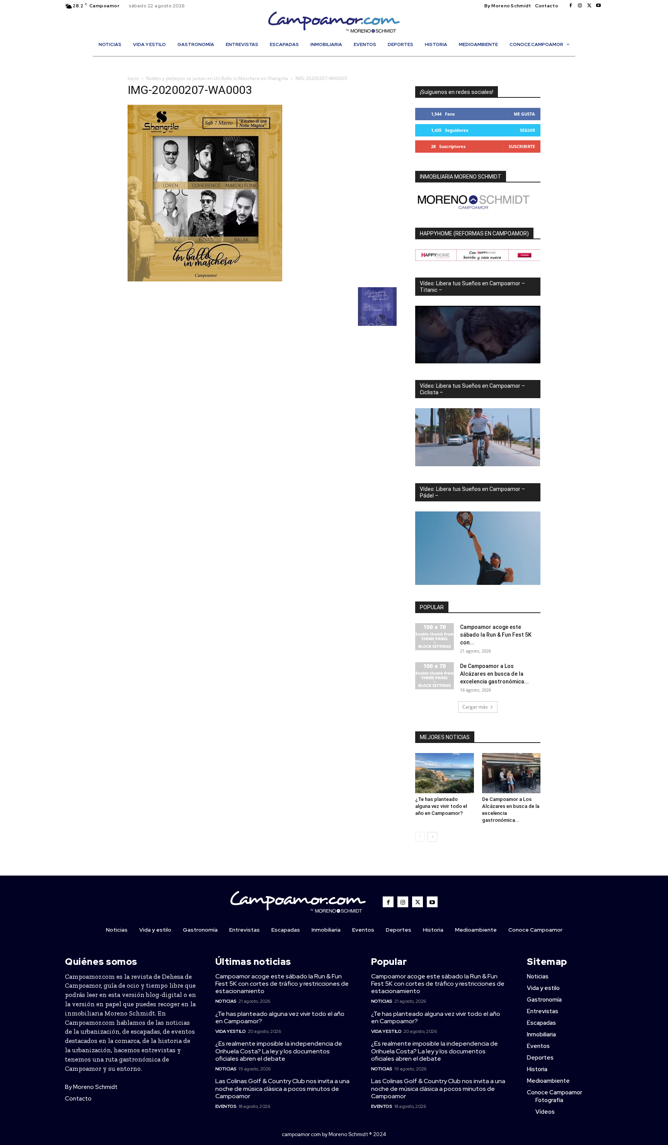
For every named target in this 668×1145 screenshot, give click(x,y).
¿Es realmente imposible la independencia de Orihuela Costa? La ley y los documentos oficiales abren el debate (278, 1050)
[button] (337, 61)
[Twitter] (589, 5)
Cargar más (475, 707)
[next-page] (432, 837)
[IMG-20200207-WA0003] (205, 279)
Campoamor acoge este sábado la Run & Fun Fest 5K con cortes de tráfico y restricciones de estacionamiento (282, 983)
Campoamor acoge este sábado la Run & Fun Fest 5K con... (496, 635)
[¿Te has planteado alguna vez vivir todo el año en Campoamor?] (444, 773)
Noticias (226, 1001)
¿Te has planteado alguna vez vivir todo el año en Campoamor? (441, 806)
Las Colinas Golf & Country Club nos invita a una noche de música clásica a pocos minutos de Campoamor (282, 1088)
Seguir (527, 130)
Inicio (133, 78)
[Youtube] (598, 5)
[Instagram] (579, 5)
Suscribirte (522, 146)
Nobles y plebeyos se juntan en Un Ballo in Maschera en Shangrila (217, 78)
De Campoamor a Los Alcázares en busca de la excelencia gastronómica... (494, 674)
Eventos (226, 1106)
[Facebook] (570, 5)
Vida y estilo (230, 1031)
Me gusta (524, 114)
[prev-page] (420, 837)
